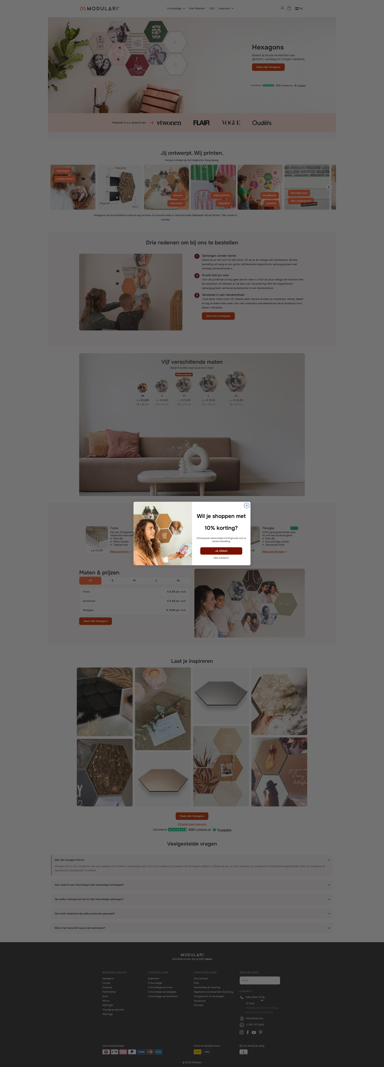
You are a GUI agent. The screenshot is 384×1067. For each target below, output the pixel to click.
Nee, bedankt (221, 557)
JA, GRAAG (221, 551)
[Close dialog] (246, 505)
